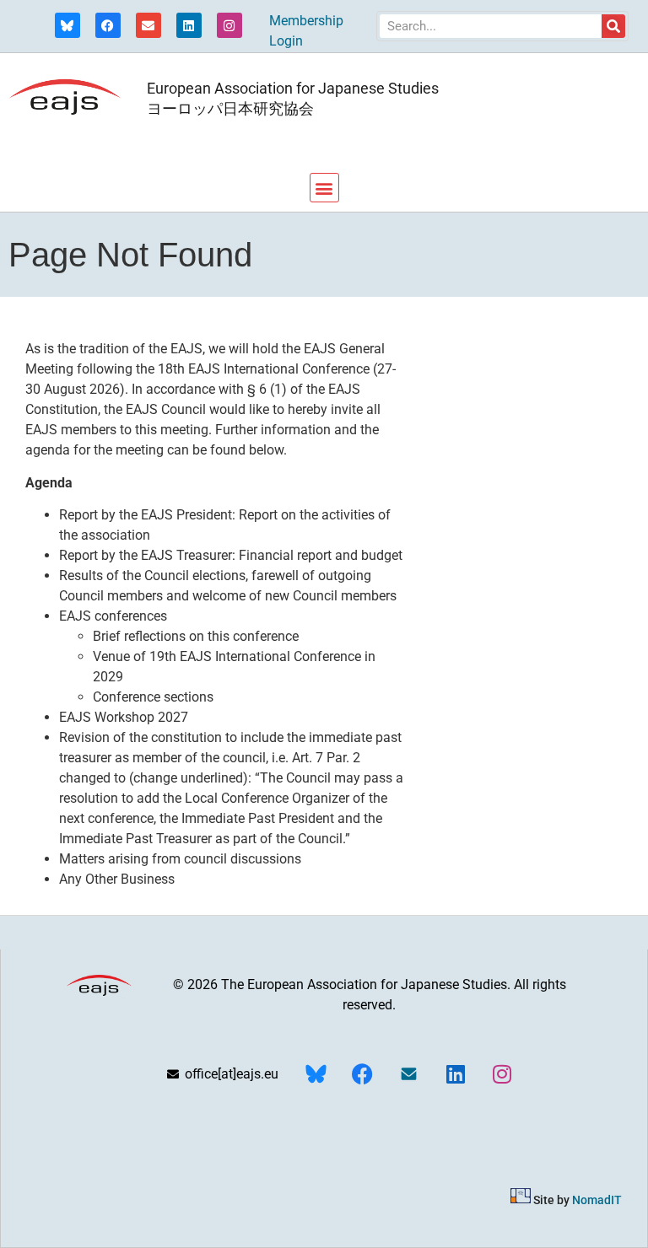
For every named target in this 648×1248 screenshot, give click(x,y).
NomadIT (597, 1199)
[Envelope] (148, 25)
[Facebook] (108, 25)
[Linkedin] (189, 25)
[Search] (613, 26)
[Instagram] (229, 25)
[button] (324, 187)
